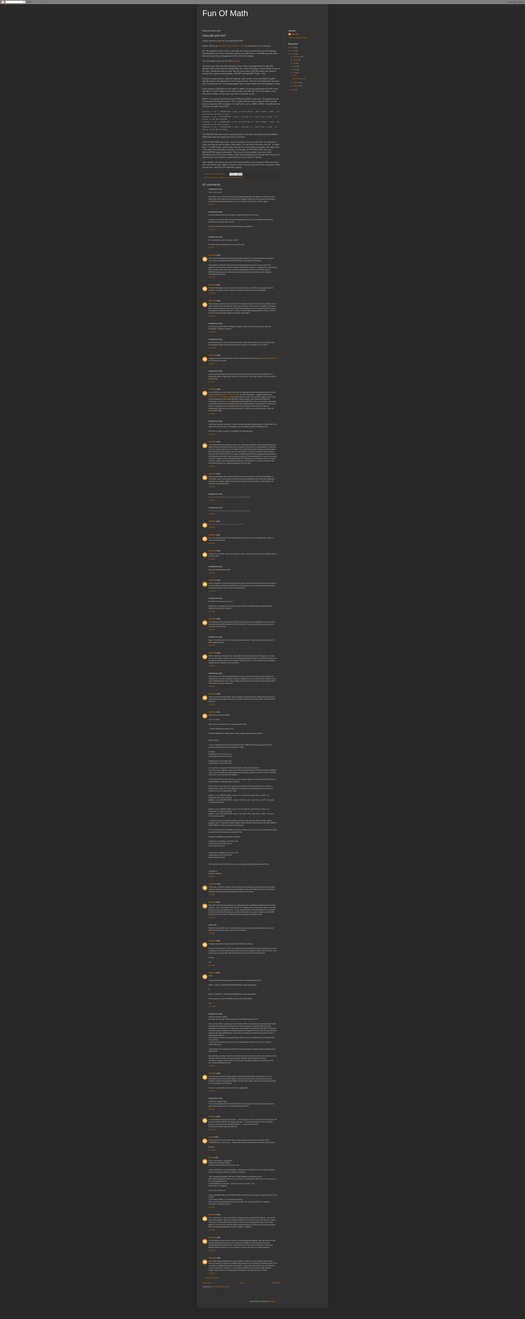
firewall (211, 177)
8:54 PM (211, 1230)
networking (232, 177)
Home (242, 1283)
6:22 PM (211, 876)
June (295, 66)
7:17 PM (211, 277)
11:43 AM (211, 1006)
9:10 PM (211, 917)
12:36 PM (212, 332)
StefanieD (212, 1215)
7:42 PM (211, 686)
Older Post (276, 1283)
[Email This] (230, 174)
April (295, 73)
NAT (226, 177)
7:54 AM (211, 666)
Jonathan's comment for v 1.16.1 (231, 46)
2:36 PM (211, 434)
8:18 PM (211, 630)
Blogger (272, 1301)
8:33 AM (211, 1066)
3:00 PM (211, 543)
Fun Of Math (225, 13)
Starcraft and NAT (299, 79)
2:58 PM (211, 527)
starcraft (239, 177)
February (296, 83)
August (295, 60)
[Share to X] (235, 174)
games (216, 177)
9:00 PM (211, 645)
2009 (293, 48)
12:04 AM (211, 230)
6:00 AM (211, 1207)
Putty (227, 401)
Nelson (211, 1157)
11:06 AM (211, 1250)
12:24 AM (211, 1130)
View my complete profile (297, 38)
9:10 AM (211, 573)
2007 (293, 54)
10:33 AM (211, 591)
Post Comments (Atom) (221, 1287)
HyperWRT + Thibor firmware (219, 397)
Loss (294, 75)
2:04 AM (211, 514)
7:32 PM (211, 414)
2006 (293, 90)
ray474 (211, 1137)
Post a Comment (212, 1278)
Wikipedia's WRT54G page (230, 395)
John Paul (212, 255)
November (297, 57)
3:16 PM (211, 205)
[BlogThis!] (233, 174)
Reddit (264, 358)
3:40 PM (211, 466)
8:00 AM (211, 1109)
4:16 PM (211, 559)
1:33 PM (211, 1273)
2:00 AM (211, 500)
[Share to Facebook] (238, 174)
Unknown (212, 285)
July (294, 63)
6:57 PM (211, 382)
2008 (293, 51)
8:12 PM (211, 611)
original (236, 61)
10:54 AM (211, 1150)
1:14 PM (211, 364)
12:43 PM (212, 348)
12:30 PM (212, 293)
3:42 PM (211, 487)
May (294, 70)
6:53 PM (211, 248)
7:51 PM (211, 895)
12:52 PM (212, 316)
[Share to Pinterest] (241, 174)
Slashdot (272, 358)
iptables (221, 177)
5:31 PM (211, 965)
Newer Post (207, 1283)
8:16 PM (211, 1091)
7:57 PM (211, 705)
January (296, 86)
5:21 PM (211, 933)
